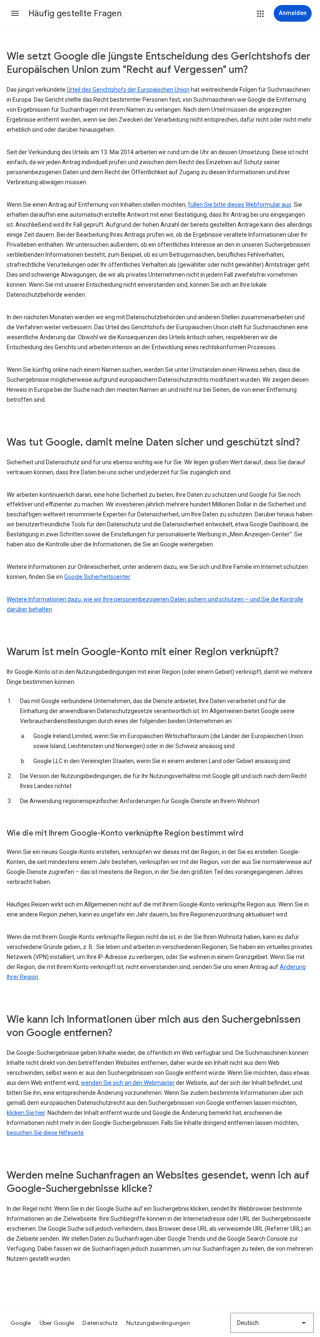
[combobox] (272, 1323)
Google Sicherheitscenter (97, 576)
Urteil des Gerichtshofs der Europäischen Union (128, 89)
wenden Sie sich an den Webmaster (128, 1082)
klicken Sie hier (26, 1112)
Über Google (57, 1323)
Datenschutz (100, 1323)
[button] (15, 13)
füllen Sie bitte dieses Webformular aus (239, 204)
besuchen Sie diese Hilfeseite (45, 1132)
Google (20, 1323)
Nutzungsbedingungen (158, 1323)
